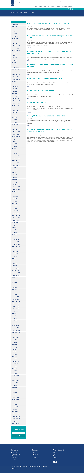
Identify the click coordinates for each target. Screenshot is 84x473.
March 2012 (15, 387)
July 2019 (15, 227)
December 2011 (16, 390)
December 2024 (16, 72)
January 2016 (16, 327)
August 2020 (15, 196)
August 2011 (15, 392)
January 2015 (16, 349)
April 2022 (15, 148)
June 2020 (15, 201)
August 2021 (15, 167)
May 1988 (15, 421)
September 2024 (16, 79)
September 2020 (16, 194)
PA (68, 1)
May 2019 (15, 232)
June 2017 (15, 287)
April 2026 (15, 33)
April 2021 (15, 177)
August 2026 (15, 24)
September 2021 (16, 165)
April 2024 (15, 91)
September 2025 (16, 50)
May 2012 (15, 385)
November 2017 (16, 275)
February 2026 (16, 38)
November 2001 (16, 413)
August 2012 (15, 382)
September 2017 (16, 280)
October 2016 (16, 306)
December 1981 (16, 423)
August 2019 (15, 225)
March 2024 (15, 93)
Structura (58, 6)
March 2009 (15, 404)
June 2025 (15, 57)
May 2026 (15, 31)
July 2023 (15, 112)
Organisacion (46, 6)
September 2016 (16, 308)
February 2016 (16, 325)
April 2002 (15, 409)
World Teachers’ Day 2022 (37, 102)
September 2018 (16, 251)
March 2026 (15, 36)
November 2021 (16, 160)
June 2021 (15, 172)
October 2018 (16, 248)
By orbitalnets (13, 468)
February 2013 (16, 375)
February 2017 (16, 296)
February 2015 (16, 347)
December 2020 (16, 186)
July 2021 (15, 170)
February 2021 (16, 182)
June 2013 (15, 366)
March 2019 (15, 237)
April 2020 (15, 205)
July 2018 (15, 256)
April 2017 (15, 292)
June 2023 (15, 115)
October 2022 (16, 134)
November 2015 (16, 332)
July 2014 (15, 351)
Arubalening (50, 1)
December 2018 (16, 244)
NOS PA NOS (38, 1)
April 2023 (15, 119)
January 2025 (16, 69)
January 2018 (16, 270)
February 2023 (16, 124)
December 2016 (16, 301)
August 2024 (15, 81)
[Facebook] (70, 9)
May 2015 (15, 342)
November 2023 (16, 103)
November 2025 (16, 45)
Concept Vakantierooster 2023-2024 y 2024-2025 (46, 116)
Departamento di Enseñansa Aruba (16, 3)
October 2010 (16, 397)
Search (54, 454)
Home (36, 6)
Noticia (40, 6)
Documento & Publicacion (67, 6)
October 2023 (16, 105)
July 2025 (15, 55)
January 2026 (16, 41)
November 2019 (16, 217)
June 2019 (15, 229)
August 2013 (15, 363)
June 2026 (15, 29)
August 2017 (15, 282)
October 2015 (16, 335)
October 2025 (16, 48)
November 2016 (16, 303)
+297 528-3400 (15, 459)
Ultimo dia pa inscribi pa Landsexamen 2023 (44, 78)
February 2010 (16, 399)
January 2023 (16, 127)
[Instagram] (72, 9)
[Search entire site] (68, 9)
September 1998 (16, 418)
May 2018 (15, 260)
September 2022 (16, 136)
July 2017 (15, 284)
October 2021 (16, 162)
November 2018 (16, 246)
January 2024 (16, 98)
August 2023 (15, 110)
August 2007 (15, 406)
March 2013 (15, 373)
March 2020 (15, 208)
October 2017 (16, 277)
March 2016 (15, 323)
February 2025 (16, 67)
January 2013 (16, 378)
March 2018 (15, 265)
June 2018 (15, 258)
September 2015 (16, 337)
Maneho (53, 6)
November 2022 (16, 131)
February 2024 (16, 95)
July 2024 (15, 84)
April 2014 (15, 358)
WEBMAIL (43, 1)
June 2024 (15, 86)
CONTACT (63, 1)
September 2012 (16, 380)
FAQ (54, 452)
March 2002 (15, 411)
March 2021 (15, 179)
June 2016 (15, 315)
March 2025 (15, 64)
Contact (55, 457)
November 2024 (16, 74)
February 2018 (16, 268)
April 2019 (15, 234)
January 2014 (16, 361)
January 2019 (16, 241)
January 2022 (16, 155)
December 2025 (16, 43)
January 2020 (16, 213)
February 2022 (16, 153)
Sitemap (55, 455)
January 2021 (16, 184)
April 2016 (15, 320)
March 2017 (15, 294)
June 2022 (15, 143)
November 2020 (16, 189)
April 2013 (15, 370)
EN (72, 1)
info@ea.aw (45, 466)
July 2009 (15, 402)
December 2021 (16, 158)
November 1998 (16, 416)
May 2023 (15, 117)
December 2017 (16, 272)
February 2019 (16, 239)
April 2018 (15, 263)
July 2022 (15, 141)
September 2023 (16, 107)
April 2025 (15, 62)
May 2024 (15, 88)
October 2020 (16, 191)
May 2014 (15, 356)
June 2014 (15, 354)
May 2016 (15, 318)
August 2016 (15, 311)
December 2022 (16, 129)
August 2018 (15, 253)
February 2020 (16, 210)
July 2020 (15, 198)
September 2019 (16, 222)
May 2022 (15, 146)
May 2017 (15, 289)
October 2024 (16, 76)
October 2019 (16, 220)
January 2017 (16, 299)
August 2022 (15, 139)
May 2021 (15, 174)
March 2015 (15, 344)
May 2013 (15, 368)
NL (70, 1)
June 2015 (15, 339)
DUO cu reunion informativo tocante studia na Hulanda (48, 24)
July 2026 (15, 26)
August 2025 (15, 52)
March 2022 (15, 150)
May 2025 (15, 60)
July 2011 (15, 394)
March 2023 (15, 122)
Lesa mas (29, 47)
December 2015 (16, 330)
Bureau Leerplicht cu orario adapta (40, 90)
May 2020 (15, 203)
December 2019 (16, 215)
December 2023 (16, 100)
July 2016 (15, 313)
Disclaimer (55, 458)
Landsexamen (57, 1)
